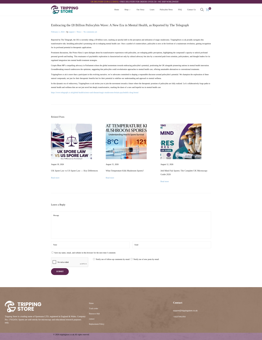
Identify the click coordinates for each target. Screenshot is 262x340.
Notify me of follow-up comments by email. (113, 259)
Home (91, 303)
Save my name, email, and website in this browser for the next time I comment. (85, 253)
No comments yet (90, 32)
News (79, 32)
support (72, 32)
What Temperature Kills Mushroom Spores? (125, 171)
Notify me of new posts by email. (146, 259)
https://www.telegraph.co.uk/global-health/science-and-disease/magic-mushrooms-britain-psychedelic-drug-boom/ (95, 93)
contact (91, 319)
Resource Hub (94, 314)
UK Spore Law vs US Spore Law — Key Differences (74, 171)
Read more (55, 178)
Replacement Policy (96, 324)
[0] (207, 9)
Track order (93, 308)
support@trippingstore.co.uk (185, 310)
